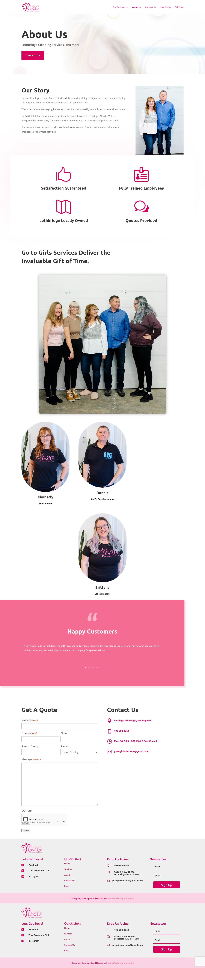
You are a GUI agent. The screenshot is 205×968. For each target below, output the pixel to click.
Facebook (33, 864)
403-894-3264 (121, 865)
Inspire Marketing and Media (120, 898)
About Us (136, 7)
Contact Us (150, 7)
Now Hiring (165, 7)
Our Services (119, 7)
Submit (26, 830)
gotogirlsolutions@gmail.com (127, 880)
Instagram (34, 876)
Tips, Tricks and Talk (39, 870)
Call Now (179, 7)
